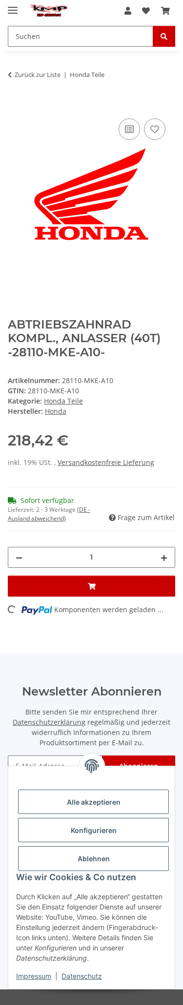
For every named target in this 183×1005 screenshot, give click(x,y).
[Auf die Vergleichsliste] (129, 129)
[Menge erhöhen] (164, 557)
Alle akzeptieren (94, 802)
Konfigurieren (94, 830)
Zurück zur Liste (38, 74)
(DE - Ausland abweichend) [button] (49, 513)
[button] (128, 10)
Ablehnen (94, 858)
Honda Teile (63, 401)
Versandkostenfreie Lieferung (106, 462)
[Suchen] (164, 36)
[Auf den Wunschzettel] (154, 129)
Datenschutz (81, 976)
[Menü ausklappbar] (13, 6)
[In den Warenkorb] (15, 105)
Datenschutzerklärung (49, 722)
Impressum (33, 976)
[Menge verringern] (19, 557)
